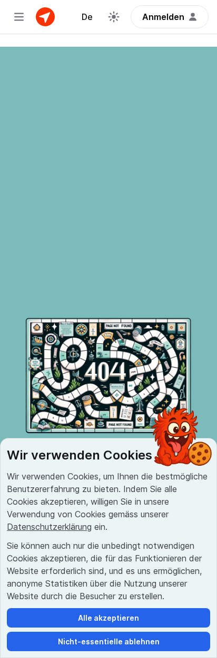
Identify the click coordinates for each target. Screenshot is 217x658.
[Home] (45, 16)
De (87, 17)
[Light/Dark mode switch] (113, 16)
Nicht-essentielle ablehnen (109, 641)
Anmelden (163, 17)
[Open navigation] (18, 16)
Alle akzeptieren (108, 617)
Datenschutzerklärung (49, 526)
